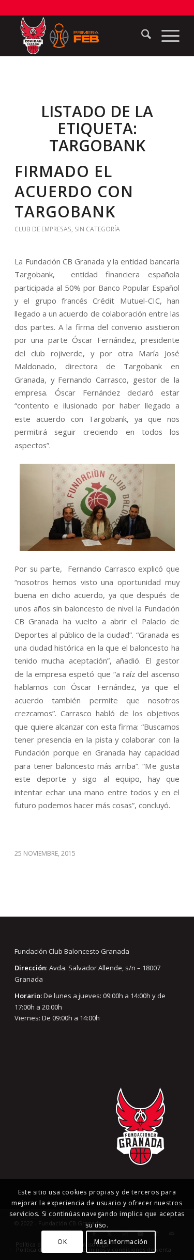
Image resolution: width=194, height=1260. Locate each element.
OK (62, 1241)
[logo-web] (80, 35)
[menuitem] (141, 35)
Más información (121, 1241)
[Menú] (165, 35)
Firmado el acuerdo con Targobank (73, 191)
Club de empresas (42, 229)
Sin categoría (97, 229)
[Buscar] (141, 35)
